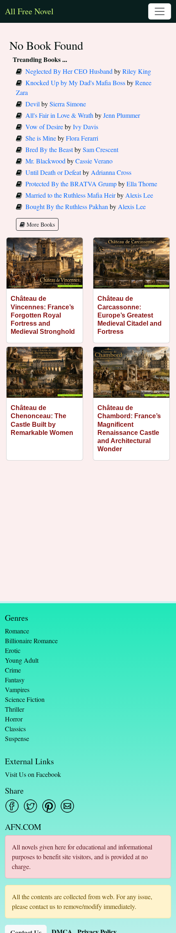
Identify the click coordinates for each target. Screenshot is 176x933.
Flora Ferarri (82, 138)
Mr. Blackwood (45, 161)
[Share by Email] (67, 806)
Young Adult (21, 660)
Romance (17, 630)
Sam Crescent (100, 149)
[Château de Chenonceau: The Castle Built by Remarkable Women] (45, 372)
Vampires (17, 689)
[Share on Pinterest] (49, 806)
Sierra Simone (68, 103)
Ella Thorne (141, 183)
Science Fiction (25, 699)
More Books (40, 224)
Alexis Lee (139, 195)
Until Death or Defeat (53, 172)
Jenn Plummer (121, 115)
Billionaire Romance (31, 640)
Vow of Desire (44, 126)
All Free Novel (29, 11)
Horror (14, 719)
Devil (32, 103)
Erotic (12, 650)
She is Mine (40, 138)
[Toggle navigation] (159, 11)
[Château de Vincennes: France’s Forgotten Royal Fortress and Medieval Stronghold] (45, 263)
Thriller (14, 709)
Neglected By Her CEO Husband (69, 71)
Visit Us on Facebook (33, 774)
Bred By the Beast (49, 149)
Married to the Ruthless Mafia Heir (70, 195)
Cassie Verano (94, 161)
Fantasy (15, 679)
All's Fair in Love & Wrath (59, 115)
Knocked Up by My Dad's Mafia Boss (75, 82)
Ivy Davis (85, 126)
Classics (15, 728)
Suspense (17, 738)
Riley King (136, 71)
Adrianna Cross (111, 172)
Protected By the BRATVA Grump (71, 183)
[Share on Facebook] (12, 806)
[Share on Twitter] (30, 806)
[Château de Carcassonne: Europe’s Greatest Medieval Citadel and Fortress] (131, 263)
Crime (13, 670)
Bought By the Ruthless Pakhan (66, 206)
